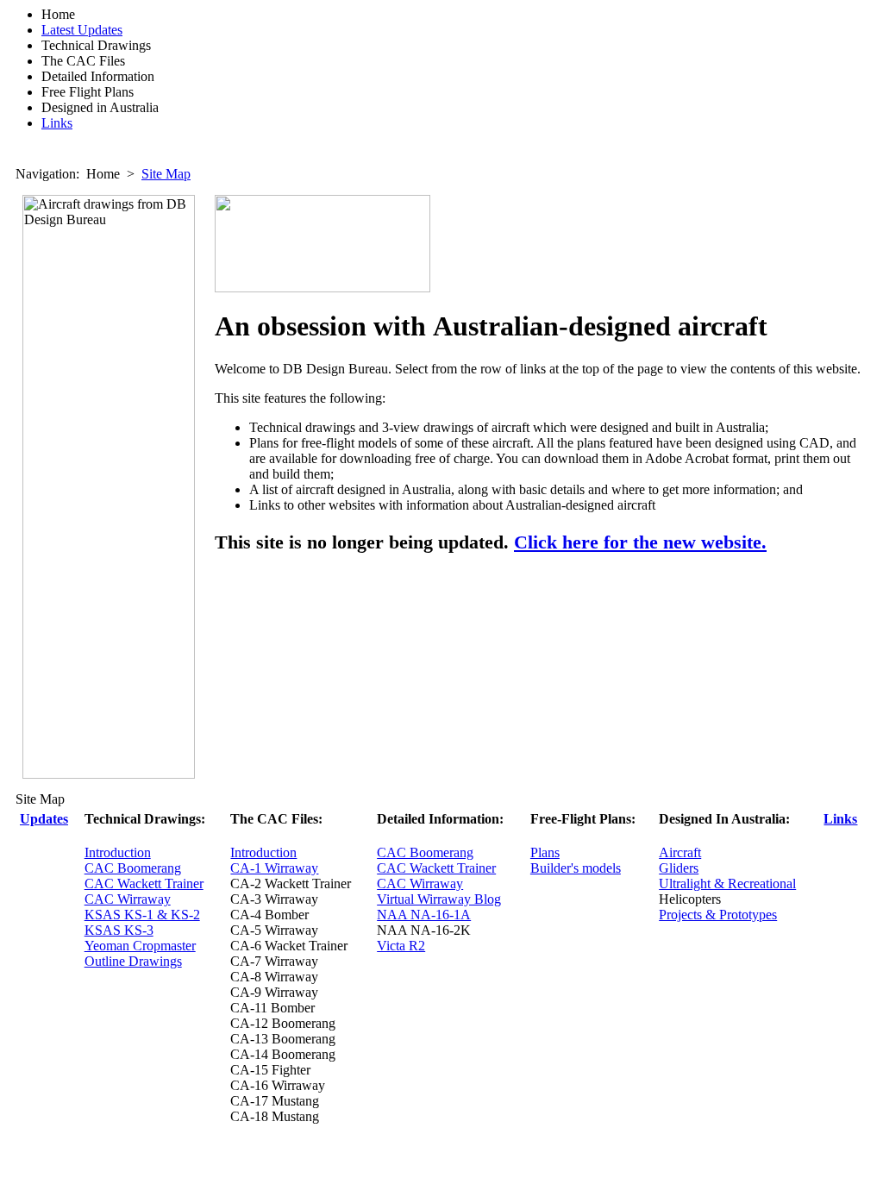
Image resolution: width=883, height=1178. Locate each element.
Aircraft (680, 852)
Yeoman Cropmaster (140, 945)
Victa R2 (401, 945)
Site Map (166, 173)
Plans (545, 852)
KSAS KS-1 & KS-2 (142, 914)
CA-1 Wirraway (274, 868)
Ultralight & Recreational (727, 883)
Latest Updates (81, 29)
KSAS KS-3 (119, 930)
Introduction (118, 852)
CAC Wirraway (128, 899)
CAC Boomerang (133, 868)
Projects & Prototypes (718, 914)
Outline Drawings (133, 961)
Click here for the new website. (640, 542)
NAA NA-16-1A (424, 914)
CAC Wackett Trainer (144, 883)
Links (56, 123)
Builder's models (575, 868)
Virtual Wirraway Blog (439, 899)
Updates (44, 818)
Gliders (678, 868)
